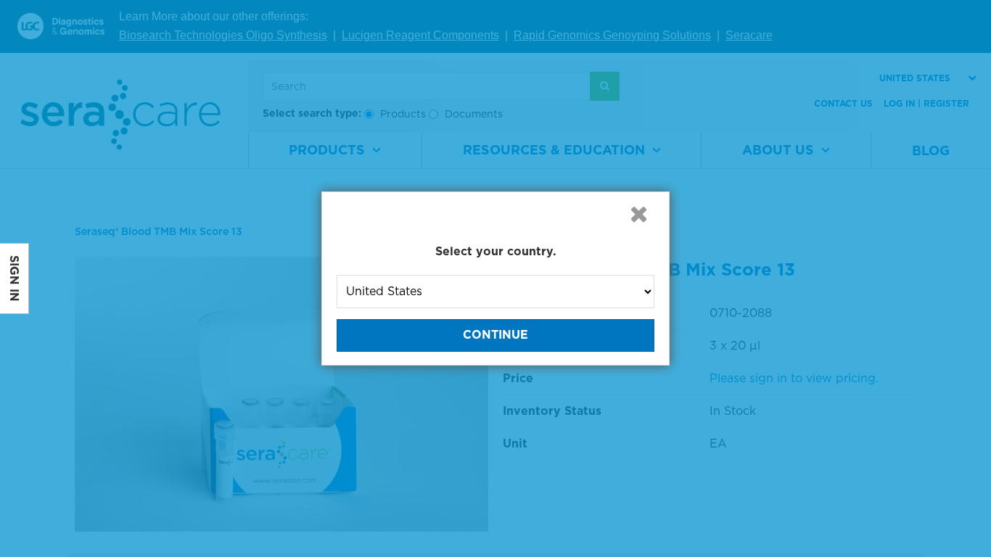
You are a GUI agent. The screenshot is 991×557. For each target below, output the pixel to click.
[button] (638, 214)
